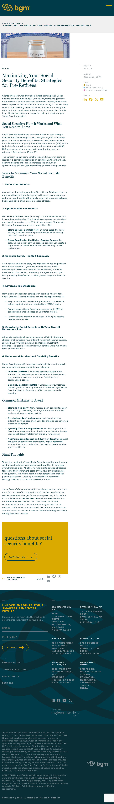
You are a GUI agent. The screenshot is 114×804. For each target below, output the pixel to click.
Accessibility (10, 676)
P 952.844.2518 (90, 622)
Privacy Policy (11, 663)
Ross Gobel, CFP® (92, 77)
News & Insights (11, 23)
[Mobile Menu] (109, 5)
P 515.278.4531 (61, 682)
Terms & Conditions (14, 669)
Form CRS (7, 683)
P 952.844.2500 (61, 630)
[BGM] (98, 769)
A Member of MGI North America (42, 798)
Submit (12, 647)
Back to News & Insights (16, 579)
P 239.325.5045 (61, 653)
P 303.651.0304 (90, 653)
